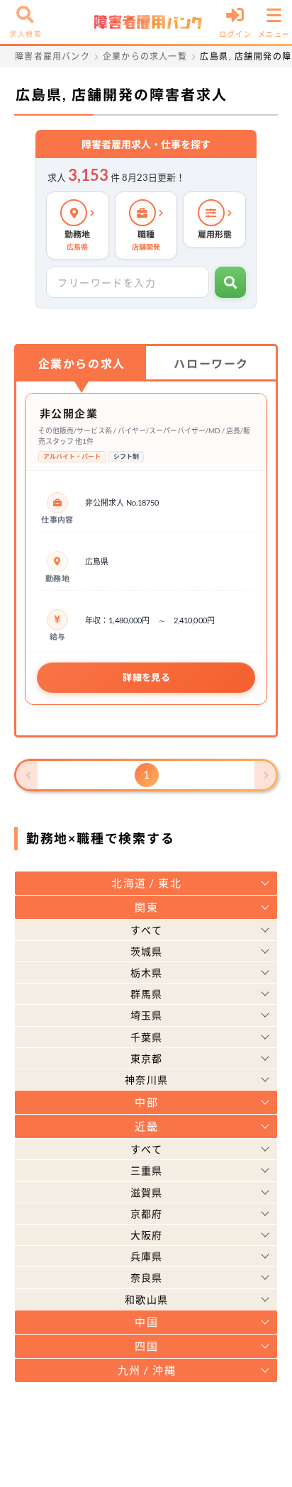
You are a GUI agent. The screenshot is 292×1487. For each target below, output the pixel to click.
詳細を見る (146, 677)
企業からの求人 (81, 363)
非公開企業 (69, 413)
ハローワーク (211, 363)
